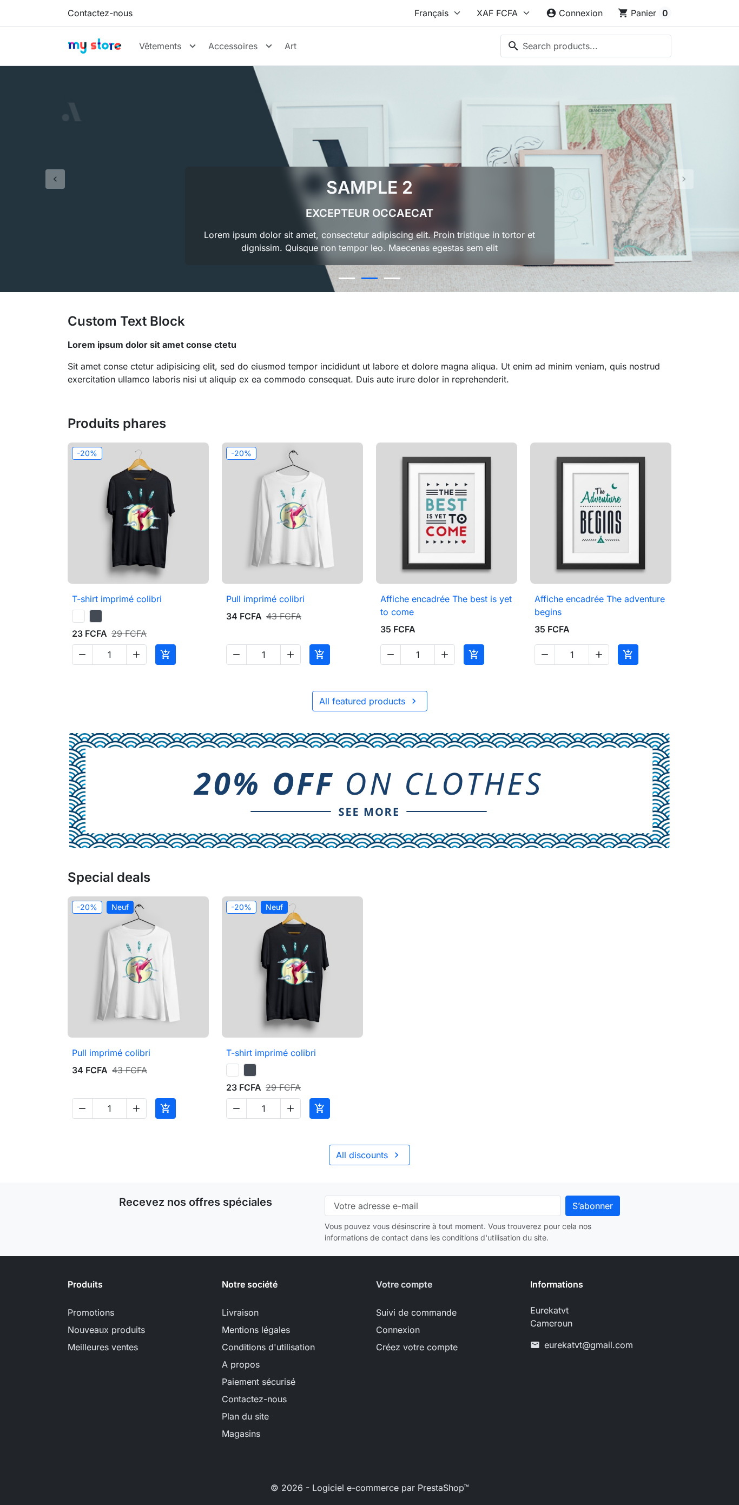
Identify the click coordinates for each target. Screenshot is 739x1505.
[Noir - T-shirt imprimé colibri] (95, 616)
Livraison (240, 1312)
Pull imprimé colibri (265, 598)
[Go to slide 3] (392, 278)
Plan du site (245, 1416)
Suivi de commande (416, 1312)
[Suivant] (683, 179)
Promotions (91, 1312)
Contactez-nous (100, 13)
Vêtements (160, 46)
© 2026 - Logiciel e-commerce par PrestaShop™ (369, 1487)
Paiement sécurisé (258, 1381)
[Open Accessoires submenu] (269, 46)
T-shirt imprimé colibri (117, 598)
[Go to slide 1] (347, 278)
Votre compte (404, 1284)
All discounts (369, 1155)
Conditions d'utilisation (268, 1347)
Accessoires (233, 46)
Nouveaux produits (106, 1329)
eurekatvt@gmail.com (588, 1344)
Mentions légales (256, 1329)
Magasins (241, 1433)
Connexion (398, 1329)
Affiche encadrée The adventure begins (600, 605)
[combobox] (585, 46)
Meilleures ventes (103, 1347)
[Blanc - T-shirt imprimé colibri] (78, 616)
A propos (241, 1364)
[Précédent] (55, 179)
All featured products (369, 701)
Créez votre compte (417, 1347)
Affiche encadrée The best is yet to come (446, 605)
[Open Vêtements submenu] (193, 46)
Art (290, 46)
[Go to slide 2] (369, 278)
